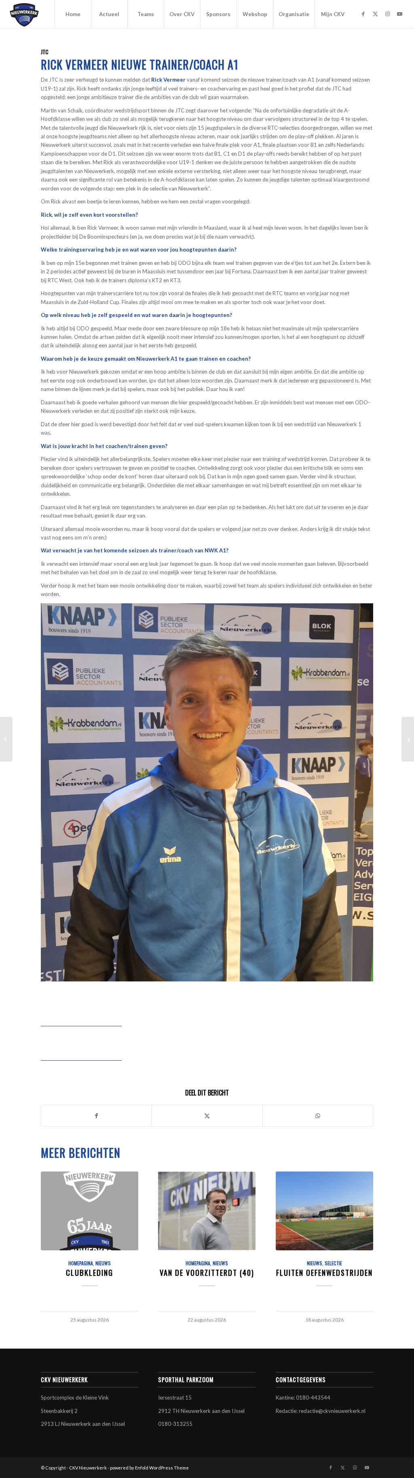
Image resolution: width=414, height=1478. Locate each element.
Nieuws (103, 1263)
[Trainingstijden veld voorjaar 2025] (407, 739)
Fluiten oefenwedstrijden (324, 1272)
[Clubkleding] (89, 1210)
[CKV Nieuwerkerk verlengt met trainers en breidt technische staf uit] (6, 739)
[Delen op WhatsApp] (318, 1115)
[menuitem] (73, 14)
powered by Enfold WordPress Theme (149, 1467)
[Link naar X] (376, 14)
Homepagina (80, 1263)
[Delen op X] (207, 1115)
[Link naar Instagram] (388, 14)
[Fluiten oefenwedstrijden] (324, 1210)
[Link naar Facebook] (363, 14)
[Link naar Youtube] (400, 14)
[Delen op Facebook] (96, 1115)
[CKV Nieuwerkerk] (24, 14)
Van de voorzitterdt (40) (207, 1272)
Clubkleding (89, 1272)
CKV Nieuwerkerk (88, 1467)
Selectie (333, 1263)
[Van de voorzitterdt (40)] (207, 1210)
